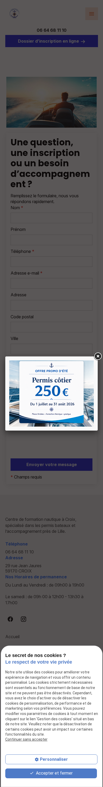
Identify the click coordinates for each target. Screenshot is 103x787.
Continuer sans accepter (26, 739)
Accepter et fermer (54, 773)
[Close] (97, 356)
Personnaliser (54, 759)
